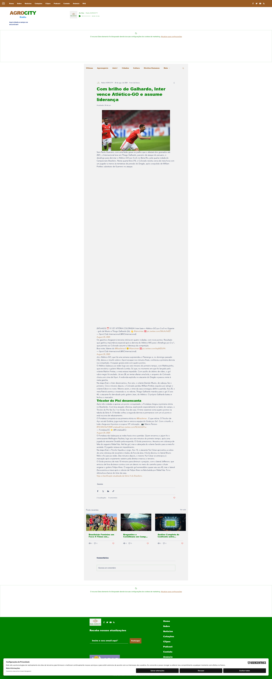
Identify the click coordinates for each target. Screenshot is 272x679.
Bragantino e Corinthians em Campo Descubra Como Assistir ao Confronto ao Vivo (135, 536)
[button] (183, 68)
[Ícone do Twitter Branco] (107, 622)
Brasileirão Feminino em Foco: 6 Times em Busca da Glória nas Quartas (101, 536)
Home (166, 621)
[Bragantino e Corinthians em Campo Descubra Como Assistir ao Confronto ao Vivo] (136, 522)
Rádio (23, 17)
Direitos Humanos (151, 68)
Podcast (167, 646)
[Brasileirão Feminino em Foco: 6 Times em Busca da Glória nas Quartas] (101, 522)
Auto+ (115, 68)
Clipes (166, 641)
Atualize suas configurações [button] (171, 36)
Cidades (125, 68)
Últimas (89, 68)
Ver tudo (183, 510)
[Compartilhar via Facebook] (98, 491)
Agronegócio (102, 68)
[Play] (80, 16)
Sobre (166, 626)
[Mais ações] (174, 82)
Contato (167, 652)
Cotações (168, 636)
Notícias (168, 631)
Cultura (136, 68)
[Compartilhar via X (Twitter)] (103, 491)
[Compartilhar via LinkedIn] (108, 491)
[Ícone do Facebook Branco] (104, 622)
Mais (166, 68)
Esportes (100, 484)
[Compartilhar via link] (113, 491)
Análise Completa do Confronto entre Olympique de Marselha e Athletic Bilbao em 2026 (170, 536)
